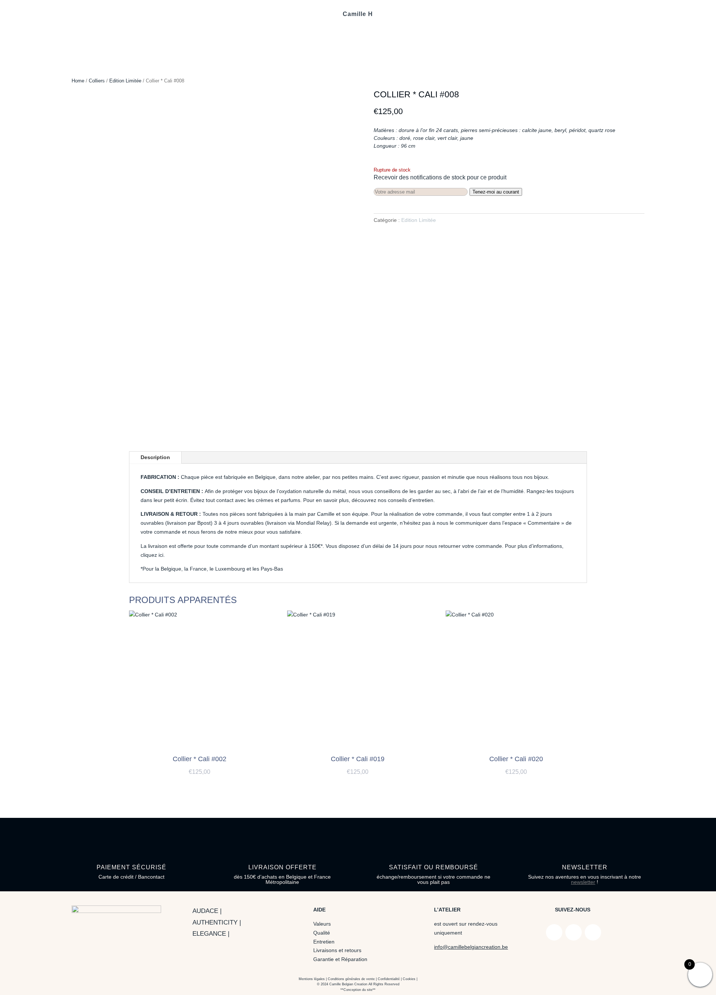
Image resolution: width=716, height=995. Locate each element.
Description (155, 457)
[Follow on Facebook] (554, 932)
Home (78, 81)
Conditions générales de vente (351, 979)
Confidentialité (389, 979)
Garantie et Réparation (340, 959)
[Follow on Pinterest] (593, 932)
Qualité (321, 933)
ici (160, 555)
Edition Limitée (125, 81)
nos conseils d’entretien (405, 500)
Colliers (97, 81)
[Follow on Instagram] (573, 932)
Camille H (358, 14)
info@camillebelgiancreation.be (471, 947)
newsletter (583, 882)
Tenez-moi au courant (495, 192)
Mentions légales (312, 979)
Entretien (324, 942)
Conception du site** (359, 990)
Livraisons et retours (337, 950)
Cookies (409, 979)
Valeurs (322, 924)
